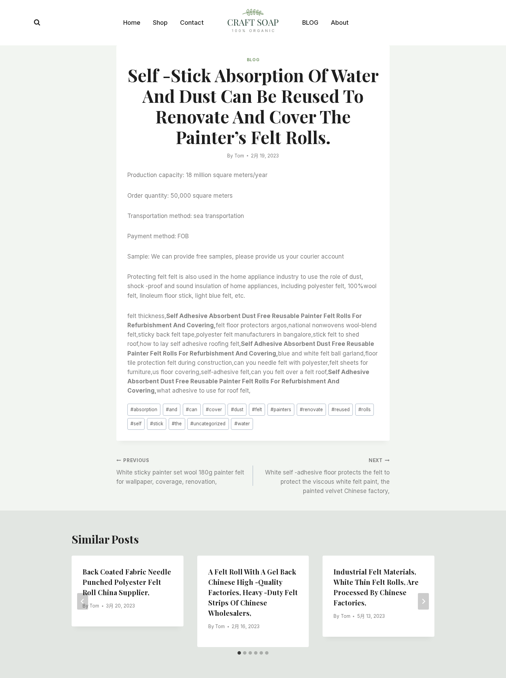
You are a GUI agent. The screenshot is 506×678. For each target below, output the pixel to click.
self (135, 423)
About (340, 22)
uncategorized (207, 423)
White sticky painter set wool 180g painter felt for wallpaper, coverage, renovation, (180, 471)
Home (131, 22)
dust (237, 409)
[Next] (423, 601)
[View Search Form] (37, 23)
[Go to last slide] (82, 601)
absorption (143, 409)
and (171, 409)
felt (257, 409)
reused (340, 409)
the (177, 423)
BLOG (310, 22)
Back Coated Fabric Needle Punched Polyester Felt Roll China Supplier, (127, 582)
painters (281, 409)
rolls (364, 409)
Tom (239, 155)
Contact (192, 22)
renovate (311, 409)
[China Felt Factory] (253, 22)
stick (156, 423)
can (191, 409)
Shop (160, 22)
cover (214, 409)
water (242, 423)
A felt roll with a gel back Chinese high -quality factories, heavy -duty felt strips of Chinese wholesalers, (253, 592)
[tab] (239, 653)
